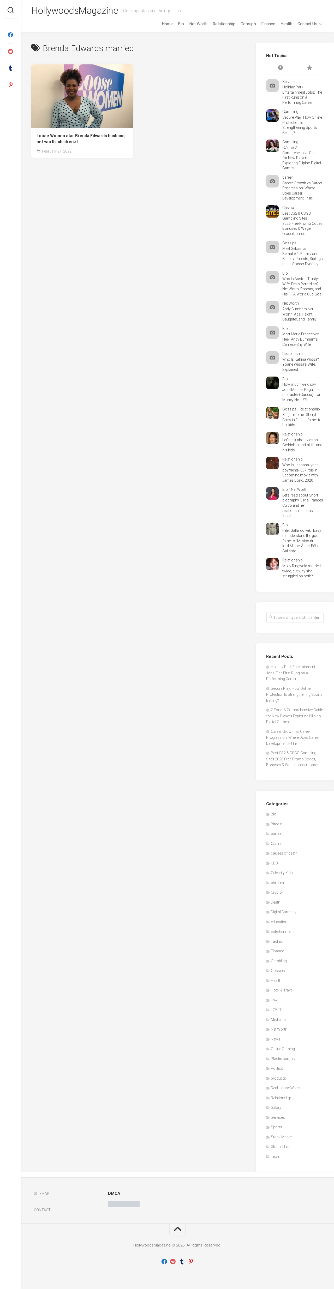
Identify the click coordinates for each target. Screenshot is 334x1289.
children (277, 883)
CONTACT (42, 1210)
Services (289, 82)
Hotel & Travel (282, 990)
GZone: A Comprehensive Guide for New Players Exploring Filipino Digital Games (301, 158)
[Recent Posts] (280, 68)
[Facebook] (10, 35)
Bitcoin (276, 824)
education (279, 922)
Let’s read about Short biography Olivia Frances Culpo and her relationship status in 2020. (302, 505)
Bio (181, 23)
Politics (277, 1068)
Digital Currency (283, 912)
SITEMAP (41, 1193)
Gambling (290, 112)
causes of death (284, 853)
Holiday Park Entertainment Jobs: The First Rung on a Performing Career (290, 673)
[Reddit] (10, 51)
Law (274, 1000)
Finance (268, 23)
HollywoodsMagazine (74, 10)
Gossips (248, 23)
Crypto (276, 892)
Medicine (278, 1020)
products (278, 1078)
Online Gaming (283, 1049)
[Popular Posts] (309, 68)
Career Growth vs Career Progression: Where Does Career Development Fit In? (293, 737)
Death (275, 902)
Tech (275, 1156)
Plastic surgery (283, 1059)
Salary (276, 1107)
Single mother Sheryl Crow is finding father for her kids (302, 420)
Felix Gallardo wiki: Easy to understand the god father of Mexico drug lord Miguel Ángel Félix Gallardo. (301, 540)
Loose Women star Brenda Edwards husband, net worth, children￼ (81, 138)
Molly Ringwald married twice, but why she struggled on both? (301, 571)
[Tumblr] (10, 68)
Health (286, 23)
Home (167, 23)
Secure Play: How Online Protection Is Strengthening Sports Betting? (294, 694)
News (275, 1039)
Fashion (277, 941)
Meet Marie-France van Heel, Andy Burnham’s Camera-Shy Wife (300, 339)
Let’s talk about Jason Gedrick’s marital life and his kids (302, 445)
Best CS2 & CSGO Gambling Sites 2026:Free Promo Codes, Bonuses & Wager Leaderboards (302, 223)
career (287, 177)
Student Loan (282, 1147)
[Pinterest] (10, 85)
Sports (276, 1127)
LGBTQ (277, 1010)
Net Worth (198, 23)
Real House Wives (285, 1088)
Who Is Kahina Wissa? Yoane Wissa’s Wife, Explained (300, 364)
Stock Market (282, 1137)
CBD (274, 863)
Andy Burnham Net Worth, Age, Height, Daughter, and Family (299, 314)
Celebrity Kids (282, 873)
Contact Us (307, 23)
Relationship (224, 23)
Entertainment (282, 931)
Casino (288, 207)
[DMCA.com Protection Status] (124, 1206)
